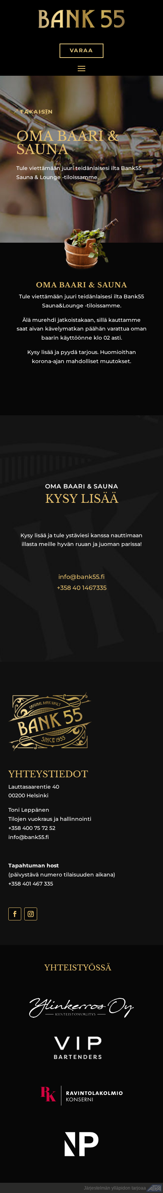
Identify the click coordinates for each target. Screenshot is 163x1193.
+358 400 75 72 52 (31, 828)
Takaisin (36, 111)
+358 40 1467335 (82, 587)
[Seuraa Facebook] (14, 914)
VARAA (81, 50)
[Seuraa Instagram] (30, 914)
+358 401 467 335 (30, 883)
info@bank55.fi (81, 576)
